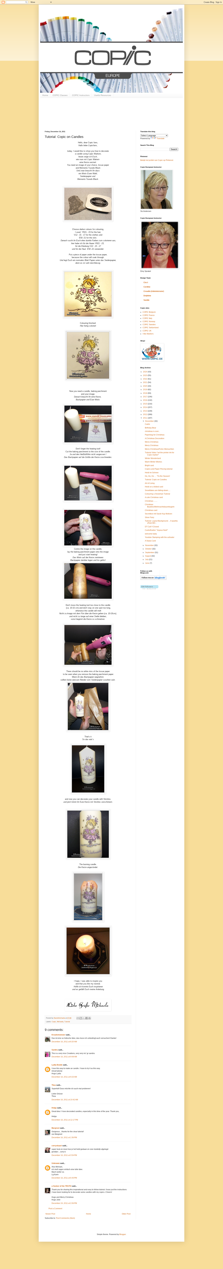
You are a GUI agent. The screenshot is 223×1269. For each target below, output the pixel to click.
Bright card (149, 465)
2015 (145, 404)
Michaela (60, 1022)
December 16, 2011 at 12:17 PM (65, 1120)
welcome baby (151, 534)
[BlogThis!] (80, 1018)
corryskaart (57, 1146)
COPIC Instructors (81, 95)
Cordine (147, 287)
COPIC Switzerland (151, 328)
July (147, 559)
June (147, 563)
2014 (145, 407)
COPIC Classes (60, 95)
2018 (145, 393)
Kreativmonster (58, 1035)
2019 (145, 389)
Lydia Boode (57, 1065)
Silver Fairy (149, 517)
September (150, 552)
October (148, 549)
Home (45, 95)
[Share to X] (83, 1018)
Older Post (126, 1214)
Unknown (56, 1163)
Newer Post (50, 1214)
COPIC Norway (149, 321)
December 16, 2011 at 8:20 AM (64, 1042)
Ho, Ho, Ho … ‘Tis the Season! (157, 476)
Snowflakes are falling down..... (157, 490)
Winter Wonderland (153, 458)
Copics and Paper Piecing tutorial (158, 469)
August (148, 556)
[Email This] (77, 1018)
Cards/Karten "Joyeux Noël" (156, 530)
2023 (145, 375)
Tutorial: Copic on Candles (156, 480)
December (149, 421)
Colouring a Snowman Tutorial (157, 494)
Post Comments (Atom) (65, 1218)
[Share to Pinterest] (89, 1018)
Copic (54, 1022)
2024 (145, 372)
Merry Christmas (151, 442)
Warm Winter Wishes (153, 462)
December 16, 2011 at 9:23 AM (64, 1077)
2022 (145, 379)
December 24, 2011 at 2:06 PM (64, 1203)
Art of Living (150, 483)
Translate (160, 138)
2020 (145, 386)
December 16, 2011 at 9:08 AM (64, 1057)
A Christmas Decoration (154, 438)
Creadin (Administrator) (154, 291)
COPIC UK (147, 331)
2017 (145, 397)
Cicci (146, 282)
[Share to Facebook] (86, 1018)
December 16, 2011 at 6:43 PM (64, 1178)
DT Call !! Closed (152, 527)
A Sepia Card (150, 541)
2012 (145, 414)
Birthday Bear (150, 428)
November (149, 545)
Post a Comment (55, 1208)
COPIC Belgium (149, 312)
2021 (145, 382)
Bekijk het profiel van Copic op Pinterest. (157, 160)
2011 (145, 418)
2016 (145, 400)
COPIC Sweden (149, 324)
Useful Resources (102, 95)
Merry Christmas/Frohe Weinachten (159, 449)
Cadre (147, 424)
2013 (145, 411)
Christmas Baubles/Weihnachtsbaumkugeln (159, 505)
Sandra (55, 1050)
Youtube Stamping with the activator (159, 537)
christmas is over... (152, 431)
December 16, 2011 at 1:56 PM (64, 1137)
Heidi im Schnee (152, 473)
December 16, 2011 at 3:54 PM (64, 1155)
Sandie (146, 300)
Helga (54, 1108)
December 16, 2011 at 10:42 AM (65, 1100)
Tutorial (67, 1022)
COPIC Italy (147, 318)
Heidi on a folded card (154, 487)
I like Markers (148, 334)
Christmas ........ (151, 501)
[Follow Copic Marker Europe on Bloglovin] (153, 579)
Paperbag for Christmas (154, 435)
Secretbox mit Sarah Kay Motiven (158, 514)
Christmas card (151, 510)
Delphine (147, 296)
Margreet (55, 1128)
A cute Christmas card (154, 497)
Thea (54, 1085)
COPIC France (149, 315)
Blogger (122, 1234)
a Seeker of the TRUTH (61, 1186)
